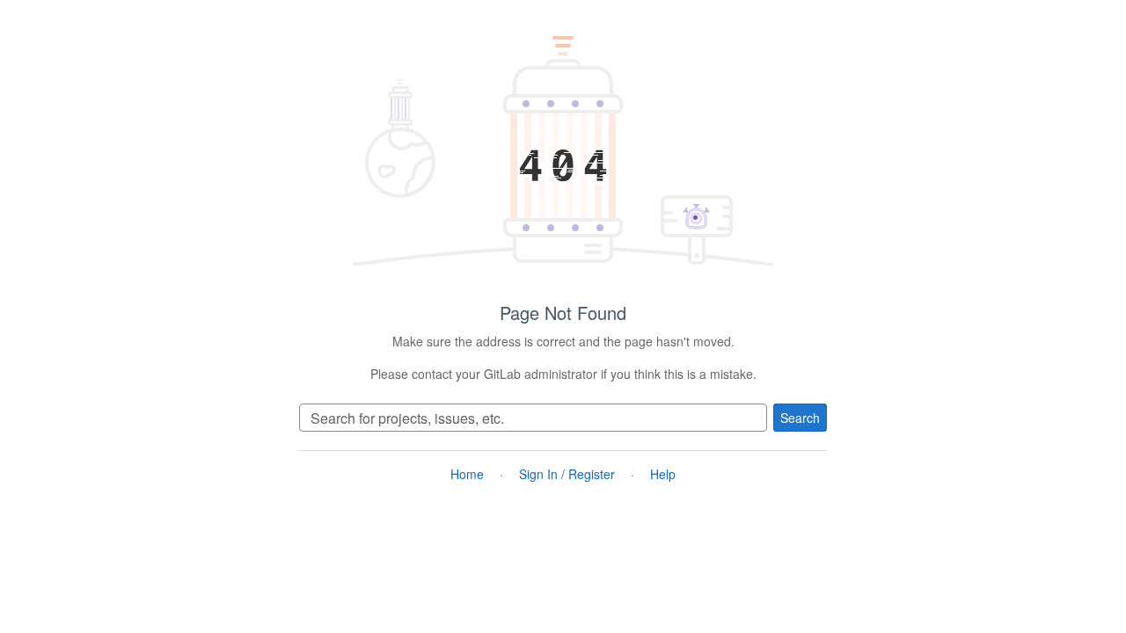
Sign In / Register (567, 474)
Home (467, 474)
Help (663, 474)
